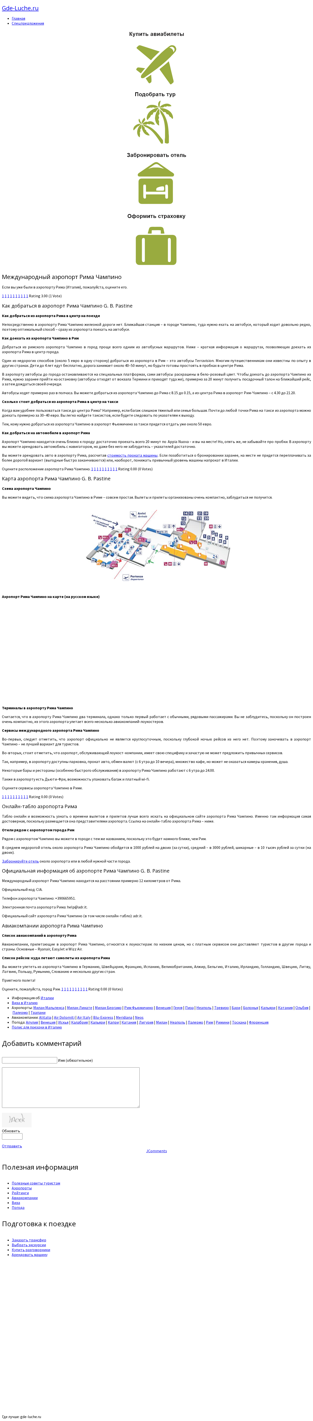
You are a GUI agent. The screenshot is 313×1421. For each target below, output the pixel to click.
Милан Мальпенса (48, 1007)
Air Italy (83, 1017)
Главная (18, 18)
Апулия (32, 1022)
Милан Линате (79, 1007)
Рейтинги (20, 1192)
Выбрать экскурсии (29, 1244)
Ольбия (301, 1007)
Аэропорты (22, 1187)
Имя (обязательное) (75, 1060)
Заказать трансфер (29, 1239)
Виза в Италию (25, 1002)
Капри (113, 1022)
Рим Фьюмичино (138, 1007)
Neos (139, 1017)
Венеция (163, 1007)
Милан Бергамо (108, 1007)
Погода (18, 1207)
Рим (209, 1022)
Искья (63, 1022)
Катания (285, 1007)
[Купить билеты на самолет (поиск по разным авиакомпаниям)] (156, 58)
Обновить (11, 1130)
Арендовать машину (29, 1254)
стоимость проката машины (132, 455)
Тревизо (221, 1007)
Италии (47, 997)
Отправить (12, 1145)
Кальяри (268, 1007)
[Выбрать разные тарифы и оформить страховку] (156, 266)
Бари (236, 1007)
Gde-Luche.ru (20, 8)
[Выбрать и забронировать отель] (156, 205)
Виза (16, 1202)
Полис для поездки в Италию (37, 1027)
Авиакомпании (25, 1197)
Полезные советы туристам (36, 1183)
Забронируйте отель (20, 861)
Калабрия (79, 1022)
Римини (222, 1022)
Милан (161, 1022)
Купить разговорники (31, 1249)
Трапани (38, 1012)
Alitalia (45, 1017)
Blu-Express (103, 1017)
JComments (156, 1150)
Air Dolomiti (64, 1017)
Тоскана (239, 1022)
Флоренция (258, 1022)
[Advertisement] (148, 1295)
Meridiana (124, 1017)
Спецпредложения (28, 23)
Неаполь (204, 1007)
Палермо (20, 1012)
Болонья (250, 1007)
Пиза (189, 1007)
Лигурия (146, 1022)
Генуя (177, 1007)
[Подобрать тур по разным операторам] (156, 144)
